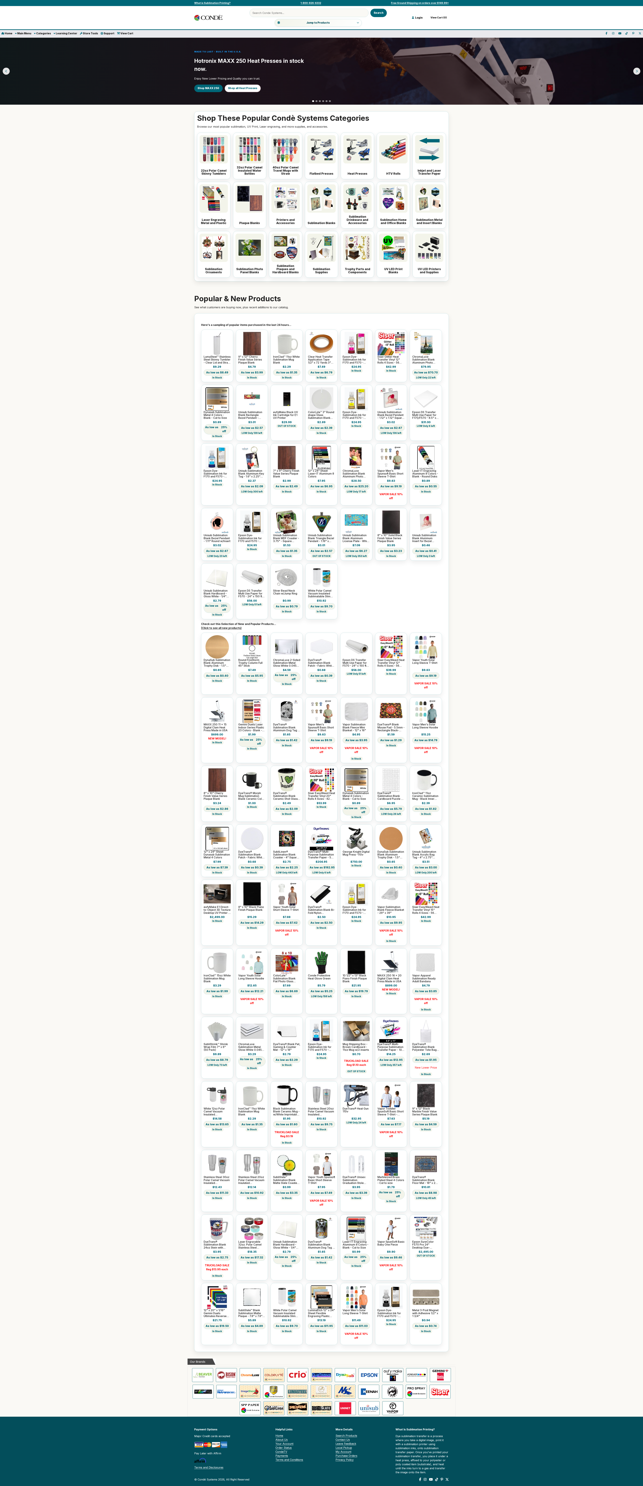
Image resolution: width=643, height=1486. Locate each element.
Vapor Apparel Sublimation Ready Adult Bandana (424, 978)
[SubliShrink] (298, 1408)
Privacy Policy (345, 1459)
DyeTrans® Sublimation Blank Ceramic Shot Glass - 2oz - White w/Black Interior (286, 796)
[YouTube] (431, 1479)
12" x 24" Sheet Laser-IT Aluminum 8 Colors (321, 473)
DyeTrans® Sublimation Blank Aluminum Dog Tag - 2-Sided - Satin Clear (286, 727)
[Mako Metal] (345, 1391)
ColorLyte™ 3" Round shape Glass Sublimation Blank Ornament (321, 415)
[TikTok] (436, 1479)
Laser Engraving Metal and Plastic (213, 221)
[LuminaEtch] (321, 1391)
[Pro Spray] (416, 1391)
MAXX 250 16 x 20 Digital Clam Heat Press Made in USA (389, 978)
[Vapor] (393, 1408)
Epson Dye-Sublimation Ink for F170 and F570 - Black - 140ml (250, 538)
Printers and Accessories (285, 221)
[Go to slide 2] (316, 101)
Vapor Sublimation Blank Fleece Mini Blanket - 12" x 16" (354, 727)
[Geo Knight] (203, 1391)
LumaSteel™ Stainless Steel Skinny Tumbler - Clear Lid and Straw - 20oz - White (217, 359)
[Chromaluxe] (250, 1375)
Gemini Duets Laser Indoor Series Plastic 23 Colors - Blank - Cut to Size (251, 727)
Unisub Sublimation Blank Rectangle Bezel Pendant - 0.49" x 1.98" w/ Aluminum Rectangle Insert (251, 415)
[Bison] (226, 1375)
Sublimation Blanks (321, 223)
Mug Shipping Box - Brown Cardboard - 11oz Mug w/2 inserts (356, 1047)
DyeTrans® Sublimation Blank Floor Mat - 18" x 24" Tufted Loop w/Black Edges (425, 1180)
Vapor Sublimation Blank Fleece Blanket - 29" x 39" (390, 910)
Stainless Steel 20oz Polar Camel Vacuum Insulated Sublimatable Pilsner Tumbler (251, 1180)
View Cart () (438, 17)
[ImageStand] (250, 1391)
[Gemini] (440, 1375)
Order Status (283, 1447)
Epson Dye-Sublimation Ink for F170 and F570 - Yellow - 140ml (354, 415)
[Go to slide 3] (320, 101)
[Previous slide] (6, 71)
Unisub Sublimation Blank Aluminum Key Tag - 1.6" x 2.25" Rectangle (251, 473)
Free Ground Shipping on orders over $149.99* (420, 3)
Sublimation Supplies (321, 271)
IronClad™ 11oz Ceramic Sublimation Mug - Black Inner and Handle (425, 796)
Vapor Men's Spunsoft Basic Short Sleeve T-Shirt (390, 473)
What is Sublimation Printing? (212, 3)
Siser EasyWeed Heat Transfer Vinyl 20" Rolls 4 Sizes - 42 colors (321, 796)
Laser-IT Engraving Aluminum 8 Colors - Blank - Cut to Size (355, 1244)
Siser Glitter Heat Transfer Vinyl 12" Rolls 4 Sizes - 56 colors (388, 359)
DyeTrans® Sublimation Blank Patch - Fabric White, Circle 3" (251, 854)
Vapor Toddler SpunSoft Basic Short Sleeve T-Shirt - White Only (390, 1111)
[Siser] (440, 1391)
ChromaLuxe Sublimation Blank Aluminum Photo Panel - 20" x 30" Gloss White (423, 359)
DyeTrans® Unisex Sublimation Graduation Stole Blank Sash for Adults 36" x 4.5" (356, 1180)
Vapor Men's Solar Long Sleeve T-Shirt (355, 1312)
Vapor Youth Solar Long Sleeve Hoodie (251, 977)
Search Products (346, 1435)
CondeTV (281, 1451)
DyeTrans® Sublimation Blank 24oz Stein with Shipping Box (215, 1244)
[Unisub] (369, 1408)
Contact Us (343, 1439)
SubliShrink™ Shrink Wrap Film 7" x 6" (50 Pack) (216, 1047)
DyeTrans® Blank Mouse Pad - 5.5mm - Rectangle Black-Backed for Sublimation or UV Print (391, 727)
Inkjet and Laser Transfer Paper (429, 172)
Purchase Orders (346, 1455)
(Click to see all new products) (221, 628)
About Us (281, 1439)
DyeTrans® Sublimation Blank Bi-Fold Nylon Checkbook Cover (321, 910)
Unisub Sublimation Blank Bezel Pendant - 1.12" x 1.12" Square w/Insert (390, 415)
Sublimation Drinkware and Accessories (357, 220)
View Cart (126, 33)
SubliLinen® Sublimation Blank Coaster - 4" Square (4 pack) (285, 854)
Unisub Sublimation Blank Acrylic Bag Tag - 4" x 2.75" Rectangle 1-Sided (424, 854)
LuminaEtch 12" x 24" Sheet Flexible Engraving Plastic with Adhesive (321, 1313)
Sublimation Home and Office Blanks (393, 221)
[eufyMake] (393, 1375)
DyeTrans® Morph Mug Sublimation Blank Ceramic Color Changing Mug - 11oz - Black (251, 796)
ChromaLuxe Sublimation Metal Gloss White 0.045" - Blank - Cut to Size (251, 1047)
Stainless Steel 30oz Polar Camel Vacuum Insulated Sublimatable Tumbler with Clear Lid (217, 1180)
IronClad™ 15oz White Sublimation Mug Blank (217, 978)
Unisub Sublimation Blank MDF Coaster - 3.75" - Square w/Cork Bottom (286, 538)
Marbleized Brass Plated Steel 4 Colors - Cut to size (390, 1180)
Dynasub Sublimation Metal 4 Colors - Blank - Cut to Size (217, 415)
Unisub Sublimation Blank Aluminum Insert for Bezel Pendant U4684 (424, 538)
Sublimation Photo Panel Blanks (249, 271)
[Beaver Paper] (202, 1375)
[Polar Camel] (392, 1391)
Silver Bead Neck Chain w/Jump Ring (285, 592)
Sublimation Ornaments (213, 271)
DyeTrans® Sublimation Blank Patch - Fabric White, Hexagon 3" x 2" (321, 663)
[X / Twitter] (447, 1479)
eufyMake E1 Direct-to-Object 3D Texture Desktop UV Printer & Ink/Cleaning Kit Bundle (217, 910)
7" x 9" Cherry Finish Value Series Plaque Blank (286, 473)
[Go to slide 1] (313, 101)
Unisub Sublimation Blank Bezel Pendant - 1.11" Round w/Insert (217, 538)
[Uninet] (345, 1408)
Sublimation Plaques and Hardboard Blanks (285, 269)
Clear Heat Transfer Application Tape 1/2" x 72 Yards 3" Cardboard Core (320, 359)
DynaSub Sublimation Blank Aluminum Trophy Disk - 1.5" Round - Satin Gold (217, 663)
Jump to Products (318, 22)
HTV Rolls (393, 173)
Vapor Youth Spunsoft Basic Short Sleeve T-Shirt (321, 1180)
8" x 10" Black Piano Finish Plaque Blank (251, 908)
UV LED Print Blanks (393, 271)
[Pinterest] (442, 1479)
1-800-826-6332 (311, 3)
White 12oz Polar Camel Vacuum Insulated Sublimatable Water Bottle (216, 1111)
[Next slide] (636, 71)
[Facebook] (420, 1479)
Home (8, 33)
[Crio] (298, 1375)
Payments (281, 1455)
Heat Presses (357, 173)
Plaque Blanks (249, 223)
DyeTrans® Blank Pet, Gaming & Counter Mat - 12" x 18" (286, 1047)
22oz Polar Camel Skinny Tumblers (214, 172)
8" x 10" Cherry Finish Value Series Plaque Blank (215, 796)
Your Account (284, 1443)
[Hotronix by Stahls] (226, 1392)
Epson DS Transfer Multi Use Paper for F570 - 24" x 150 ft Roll (250, 593)
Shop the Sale (207, 88)
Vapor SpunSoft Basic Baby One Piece (391, 1243)
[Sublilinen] (274, 1408)
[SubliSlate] (321, 1408)
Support (108, 33)
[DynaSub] (345, 1375)
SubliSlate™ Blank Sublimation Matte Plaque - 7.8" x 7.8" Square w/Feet (250, 1313)
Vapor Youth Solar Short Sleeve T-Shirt (286, 908)
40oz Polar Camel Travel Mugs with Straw (286, 170)
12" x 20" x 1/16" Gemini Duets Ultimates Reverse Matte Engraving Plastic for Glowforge (217, 1313)
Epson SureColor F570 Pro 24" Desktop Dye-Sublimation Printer (424, 1244)
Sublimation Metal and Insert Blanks (429, 221)
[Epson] (369, 1375)
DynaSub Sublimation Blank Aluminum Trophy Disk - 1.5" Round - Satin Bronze (390, 854)
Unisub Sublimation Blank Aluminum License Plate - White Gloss (356, 538)
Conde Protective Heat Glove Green (319, 977)
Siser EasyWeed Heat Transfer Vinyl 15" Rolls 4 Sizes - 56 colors (425, 910)
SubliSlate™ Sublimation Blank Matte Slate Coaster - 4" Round (286, 1180)
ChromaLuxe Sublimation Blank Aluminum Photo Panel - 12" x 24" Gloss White (354, 473)
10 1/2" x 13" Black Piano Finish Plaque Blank (355, 978)
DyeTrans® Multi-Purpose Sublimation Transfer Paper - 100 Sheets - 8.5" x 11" (390, 1047)
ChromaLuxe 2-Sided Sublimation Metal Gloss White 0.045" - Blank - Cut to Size (286, 663)
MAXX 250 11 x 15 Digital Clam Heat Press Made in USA (216, 727)
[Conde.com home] (209, 18)
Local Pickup (344, 1447)
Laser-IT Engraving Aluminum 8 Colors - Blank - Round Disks (425, 473)
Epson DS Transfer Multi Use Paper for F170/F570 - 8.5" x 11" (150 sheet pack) (425, 415)
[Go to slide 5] (327, 101)
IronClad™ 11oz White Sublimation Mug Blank (286, 359)
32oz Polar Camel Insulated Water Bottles (249, 170)
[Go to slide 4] (323, 101)
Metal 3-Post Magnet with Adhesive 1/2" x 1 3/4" (425, 1313)
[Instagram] (425, 1479)
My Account (343, 1451)
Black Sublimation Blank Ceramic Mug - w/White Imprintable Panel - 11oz (286, 1111)
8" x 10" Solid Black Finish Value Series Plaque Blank (389, 538)
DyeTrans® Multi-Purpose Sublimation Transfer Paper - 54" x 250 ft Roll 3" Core (321, 854)
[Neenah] (369, 1391)
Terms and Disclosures (208, 1467)
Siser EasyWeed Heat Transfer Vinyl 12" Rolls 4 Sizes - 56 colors (391, 663)
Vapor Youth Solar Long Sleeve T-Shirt (424, 661)
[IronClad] (273, 1391)
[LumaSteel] (297, 1391)
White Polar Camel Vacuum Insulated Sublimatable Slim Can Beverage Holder (319, 593)
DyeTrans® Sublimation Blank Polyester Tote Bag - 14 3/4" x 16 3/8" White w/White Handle (425, 1047)
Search (378, 12)
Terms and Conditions (289, 1459)
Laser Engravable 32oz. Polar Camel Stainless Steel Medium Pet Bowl (250, 1244)
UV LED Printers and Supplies (429, 271)
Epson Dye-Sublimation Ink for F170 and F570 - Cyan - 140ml (215, 473)
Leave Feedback (346, 1443)
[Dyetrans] (321, 1375)
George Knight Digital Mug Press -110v (356, 853)
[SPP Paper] (250, 1408)
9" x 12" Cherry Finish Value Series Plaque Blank (250, 359)
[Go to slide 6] (330, 101)
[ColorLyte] (274, 1375)
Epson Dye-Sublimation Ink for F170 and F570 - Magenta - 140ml (354, 359)
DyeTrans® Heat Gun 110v (356, 1110)
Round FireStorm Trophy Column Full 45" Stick (250, 663)
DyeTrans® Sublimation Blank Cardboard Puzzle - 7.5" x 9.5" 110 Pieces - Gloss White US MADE (390, 796)
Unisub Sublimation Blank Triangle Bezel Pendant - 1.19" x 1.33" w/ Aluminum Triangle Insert (321, 538)
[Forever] (416, 1375)
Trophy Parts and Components (357, 271)
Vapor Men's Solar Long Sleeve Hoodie (425, 726)
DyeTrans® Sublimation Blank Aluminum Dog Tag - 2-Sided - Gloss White (321, 1244)
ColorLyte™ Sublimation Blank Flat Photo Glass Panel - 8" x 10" (284, 978)
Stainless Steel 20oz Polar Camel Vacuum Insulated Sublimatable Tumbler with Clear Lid (321, 1111)
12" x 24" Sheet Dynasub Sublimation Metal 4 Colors (217, 854)
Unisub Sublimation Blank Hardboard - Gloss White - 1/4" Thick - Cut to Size (216, 593)
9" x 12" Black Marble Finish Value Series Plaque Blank (424, 1111)
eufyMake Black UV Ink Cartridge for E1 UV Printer (285, 415)
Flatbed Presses (321, 173)
